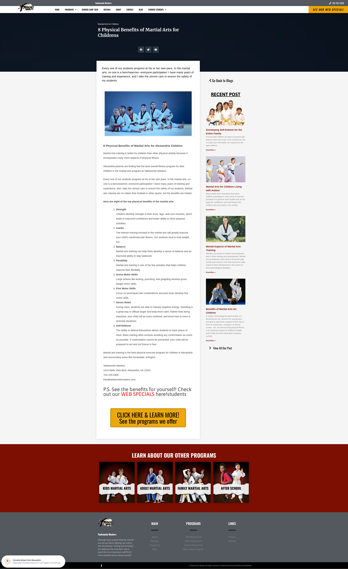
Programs (69, 9)
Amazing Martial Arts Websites (240, 566)
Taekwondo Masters (103, 2)
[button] (141, 50)
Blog (141, 9)
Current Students (156, 9)
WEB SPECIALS (137, 394)
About (118, 9)
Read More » (211, 150)
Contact (129, 9)
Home (57, 9)
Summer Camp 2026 (90, 9)
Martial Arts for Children (108, 24)
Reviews (107, 9)
